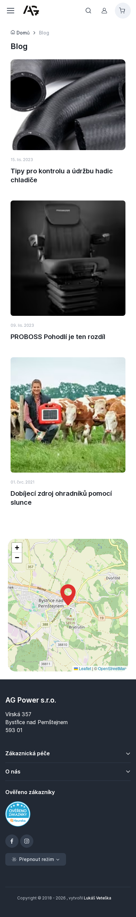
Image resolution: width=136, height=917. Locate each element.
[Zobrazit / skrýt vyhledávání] (88, 11)
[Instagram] (26, 841)
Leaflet (84, 668)
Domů (22, 32)
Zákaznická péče (27, 753)
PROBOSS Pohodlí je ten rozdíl (58, 337)
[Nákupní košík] (123, 11)
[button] (68, 594)
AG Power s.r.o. (30, 700)
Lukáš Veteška (97, 897)
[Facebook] (11, 841)
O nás (12, 771)
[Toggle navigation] (10, 11)
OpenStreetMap (112, 668)
